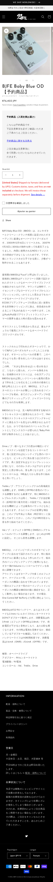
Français (36, 855)
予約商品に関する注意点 (19, 140)
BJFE (14, 877)
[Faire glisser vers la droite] (33, 80)
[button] (3, 17)
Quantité (6, 169)
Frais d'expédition (19, 105)
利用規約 (10, 737)
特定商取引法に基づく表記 (19, 717)
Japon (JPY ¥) (15, 855)
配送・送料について (15, 704)
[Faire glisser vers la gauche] (20, 80)
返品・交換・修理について (19, 710)
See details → (38, 194)
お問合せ (10, 731)
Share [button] (8, 220)
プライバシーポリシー (16, 724)
